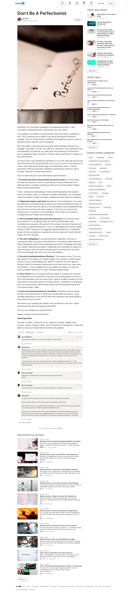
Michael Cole (25, 347)
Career (91, 157)
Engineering (92, 221)
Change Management (95, 228)
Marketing (92, 182)
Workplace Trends (94, 207)
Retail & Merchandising (96, 186)
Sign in (111, 3)
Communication (104, 218)
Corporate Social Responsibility (98, 214)
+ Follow (77, 20)
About (28, 586)
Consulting (105, 193)
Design (108, 232)
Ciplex (30, 322)
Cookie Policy (79, 586)
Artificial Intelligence (95, 200)
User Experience (105, 171)
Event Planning (103, 236)
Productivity (100, 157)
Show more (22, 579)
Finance (110, 157)
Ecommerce (92, 171)
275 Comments (78, 332)
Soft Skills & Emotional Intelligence (99, 161)
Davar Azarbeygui (27, 373)
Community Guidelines (22, 589)
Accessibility (35, 586)
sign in (59, 428)
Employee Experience (95, 203)
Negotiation (92, 218)
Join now (101, 3)
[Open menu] (81, 12)
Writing (91, 196)
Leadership (103, 168)
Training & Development (96, 239)
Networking (92, 211)
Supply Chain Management (97, 189)
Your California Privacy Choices (67, 586)
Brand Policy (98, 586)
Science (108, 186)
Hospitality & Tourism (106, 221)
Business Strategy (94, 225)
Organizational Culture (96, 232)
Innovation (92, 236)
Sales (100, 182)
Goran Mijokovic (27, 337)
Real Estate (109, 179)
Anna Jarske (38, 314)
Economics (100, 196)
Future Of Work (93, 193)
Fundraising (107, 207)
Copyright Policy (89, 586)
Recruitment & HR (94, 175)
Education (108, 164)
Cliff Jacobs (25, 395)
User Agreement (44, 586)
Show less (92, 147)
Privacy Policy (53, 586)
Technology (92, 168)
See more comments (25, 422)
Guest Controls (106, 586)
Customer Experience (95, 179)
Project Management (95, 164)
